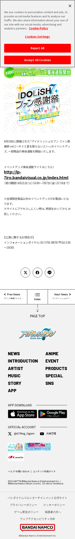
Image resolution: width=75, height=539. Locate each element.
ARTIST (15, 368)
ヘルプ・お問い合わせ (19, 471)
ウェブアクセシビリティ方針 (37, 518)
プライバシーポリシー (23, 504)
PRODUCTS (56, 368)
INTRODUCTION (23, 360)
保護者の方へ (53, 512)
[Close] (70, 5)
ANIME (51, 353)
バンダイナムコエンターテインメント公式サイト (37, 497)
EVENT (52, 360)
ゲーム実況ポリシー (26, 512)
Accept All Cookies (37, 60)
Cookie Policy (38, 28)
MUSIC (14, 375)
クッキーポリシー (54, 504)
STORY (14, 383)
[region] (37, 33)
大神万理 (51, 433)
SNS (49, 383)
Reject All (37, 48)
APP (12, 390)
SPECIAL (54, 375)
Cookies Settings (37, 37)
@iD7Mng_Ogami (24, 433)
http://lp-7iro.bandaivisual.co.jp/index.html (36, 174)
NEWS (14, 353)
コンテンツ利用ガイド (44, 471)
